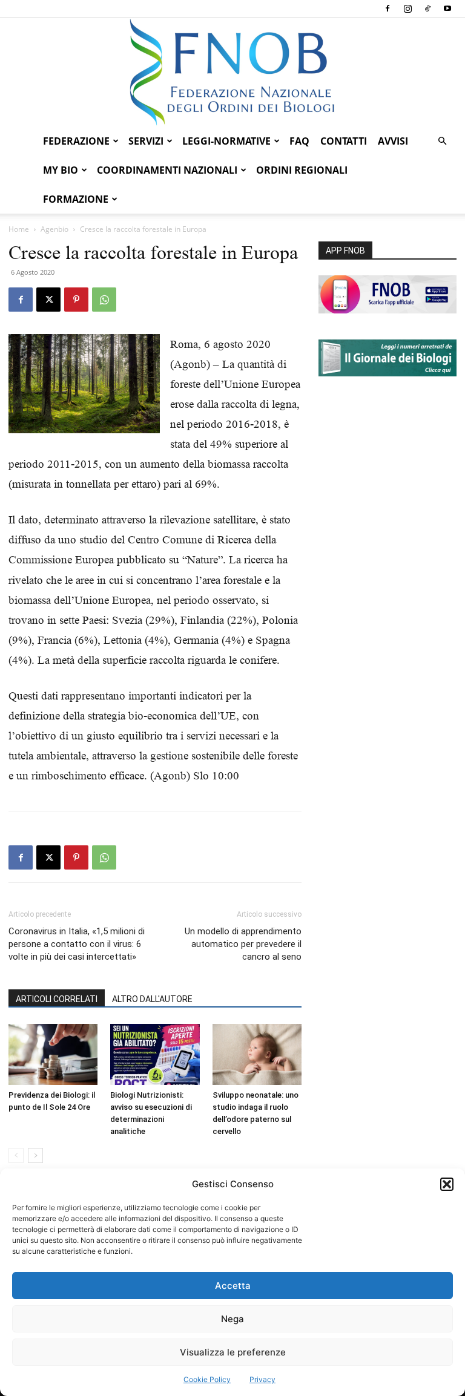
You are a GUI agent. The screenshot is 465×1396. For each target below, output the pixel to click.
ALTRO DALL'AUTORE (152, 999)
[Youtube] (447, 8)
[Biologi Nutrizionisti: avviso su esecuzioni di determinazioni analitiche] (154, 1054)
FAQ (299, 141)
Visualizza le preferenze (233, 1352)
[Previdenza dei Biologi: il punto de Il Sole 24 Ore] (52, 1054)
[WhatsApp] (104, 299)
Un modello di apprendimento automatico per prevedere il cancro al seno (243, 944)
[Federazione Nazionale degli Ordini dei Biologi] (232, 72)
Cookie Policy (207, 1379)
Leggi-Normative (226, 141)
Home (18, 229)
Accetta (233, 1285)
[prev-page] (16, 1155)
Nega (232, 1319)
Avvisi (393, 141)
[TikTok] (427, 8)
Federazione (76, 141)
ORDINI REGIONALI (302, 170)
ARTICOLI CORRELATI (56, 999)
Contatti (343, 141)
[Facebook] (387, 8)
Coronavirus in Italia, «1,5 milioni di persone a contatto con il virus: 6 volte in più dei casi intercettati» (76, 944)
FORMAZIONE (75, 199)
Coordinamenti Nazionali (167, 170)
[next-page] (35, 1155)
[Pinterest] (76, 299)
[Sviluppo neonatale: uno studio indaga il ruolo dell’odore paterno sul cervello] (257, 1054)
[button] (447, 1184)
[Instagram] (407, 8)
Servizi (145, 141)
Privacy (262, 1379)
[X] (48, 299)
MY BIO (60, 170)
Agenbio (54, 229)
